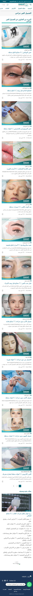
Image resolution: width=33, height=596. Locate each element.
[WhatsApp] (3, 580)
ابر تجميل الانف (27, 395)
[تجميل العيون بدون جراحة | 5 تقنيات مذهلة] (16, 420)
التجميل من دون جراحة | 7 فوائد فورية (19, 360)
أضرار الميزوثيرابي (26, 126)
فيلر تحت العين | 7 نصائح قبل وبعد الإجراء (18, 283)
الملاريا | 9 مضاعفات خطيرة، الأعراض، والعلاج (16, 552)
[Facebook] (7, 580)
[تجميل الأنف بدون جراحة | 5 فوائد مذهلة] (16, 382)
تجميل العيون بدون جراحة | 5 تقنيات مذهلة (17, 436)
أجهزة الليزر (27, 204)
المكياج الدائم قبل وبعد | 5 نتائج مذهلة (19, 90)
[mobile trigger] (29, 4)
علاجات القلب (28, 510)
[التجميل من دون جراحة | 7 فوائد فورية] (16, 344)
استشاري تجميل (27, 433)
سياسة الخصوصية (12, 1)
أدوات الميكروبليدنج (26, 242)
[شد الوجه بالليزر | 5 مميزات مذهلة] (16, 191)
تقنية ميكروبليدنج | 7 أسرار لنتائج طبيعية (18, 245)
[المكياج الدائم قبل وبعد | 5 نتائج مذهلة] (16, 75)
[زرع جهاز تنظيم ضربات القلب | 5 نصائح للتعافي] (16, 503)
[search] (7, 4)
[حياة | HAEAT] (23, 4)
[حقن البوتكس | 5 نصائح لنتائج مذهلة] (16, 37)
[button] (29, 584)
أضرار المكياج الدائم (26, 88)
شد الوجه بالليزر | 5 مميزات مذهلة (20, 207)
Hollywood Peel (25, 471)
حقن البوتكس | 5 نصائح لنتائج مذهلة (19, 52)
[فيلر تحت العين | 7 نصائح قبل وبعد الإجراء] (16, 268)
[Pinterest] (5, 580)
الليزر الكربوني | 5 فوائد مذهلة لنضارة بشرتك (16, 474)
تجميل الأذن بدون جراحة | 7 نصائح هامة (18, 321)
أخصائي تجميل (27, 280)
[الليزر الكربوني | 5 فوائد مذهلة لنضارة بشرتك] (16, 458)
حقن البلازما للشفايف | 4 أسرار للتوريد (19, 169)
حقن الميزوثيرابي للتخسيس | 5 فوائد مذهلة (17, 129)
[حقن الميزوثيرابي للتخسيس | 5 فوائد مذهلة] (16, 113)
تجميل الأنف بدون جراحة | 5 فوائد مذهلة (18, 398)
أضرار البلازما (27, 166)
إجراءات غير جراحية (26, 319)
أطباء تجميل (27, 357)
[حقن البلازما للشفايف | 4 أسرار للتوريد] (16, 153)
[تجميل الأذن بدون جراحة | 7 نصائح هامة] (16, 306)
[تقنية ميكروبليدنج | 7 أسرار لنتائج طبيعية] (16, 229)
